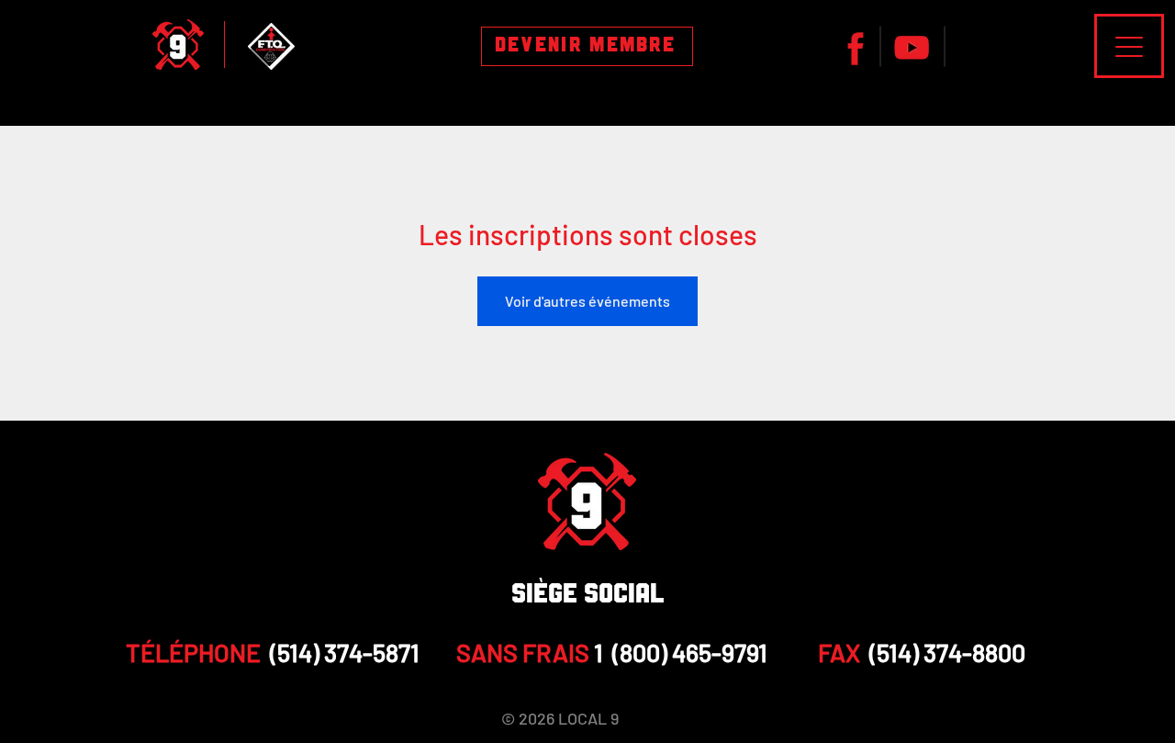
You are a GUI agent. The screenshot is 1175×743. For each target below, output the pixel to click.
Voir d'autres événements (587, 301)
